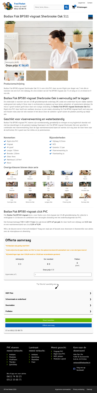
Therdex (12, 362)
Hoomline (35, 359)
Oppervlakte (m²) (10, 274)
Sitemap (89, 389)
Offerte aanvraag (48, 325)
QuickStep (13, 364)
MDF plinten (58, 356)
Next (89, 44)
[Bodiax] (90, 17)
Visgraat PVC (58, 351)
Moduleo (12, 357)
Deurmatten (10, 305)
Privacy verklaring (78, 389)
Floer (33, 362)
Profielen (9, 311)
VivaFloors (13, 359)
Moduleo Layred (60, 359)
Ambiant (12, 354)
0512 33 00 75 (20, 9)
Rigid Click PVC (59, 354)
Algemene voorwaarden (63, 389)
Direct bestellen (48, 320)
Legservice (81, 3)
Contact (89, 3)
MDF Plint (9, 293)
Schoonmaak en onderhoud (16, 299)
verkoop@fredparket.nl (81, 362)
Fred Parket (19, 3)
